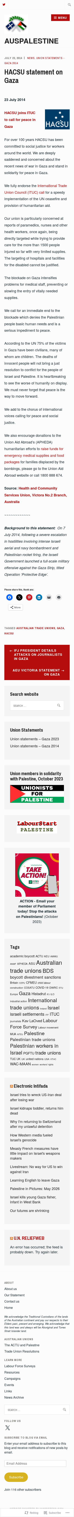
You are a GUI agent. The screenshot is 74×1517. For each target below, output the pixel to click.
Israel (53, 1007)
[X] (7, 1428)
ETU (61, 987)
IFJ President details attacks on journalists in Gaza (38, 654)
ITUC (54, 1014)
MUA (13, 1034)
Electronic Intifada (31, 1086)
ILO (52, 994)
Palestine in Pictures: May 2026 (35, 1188)
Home (8, 1307)
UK (23, 1059)
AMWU (54, 956)
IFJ (48, 994)
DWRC (53, 987)
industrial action (18, 1001)
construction (16, 987)
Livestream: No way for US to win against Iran (36, 1169)
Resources (12, 1372)
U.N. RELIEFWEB (29, 1238)
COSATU (29, 987)
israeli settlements (27, 1014)
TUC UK (15, 1059)
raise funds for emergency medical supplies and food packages (34, 455)
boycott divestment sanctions (35, 977)
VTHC (53, 1059)
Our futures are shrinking (29, 1210)
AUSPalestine (31, 40)
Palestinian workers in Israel (34, 1049)
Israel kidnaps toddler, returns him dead (36, 1110)
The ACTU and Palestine (21, 1345)
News (31, 58)
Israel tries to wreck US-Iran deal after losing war (36, 1097)
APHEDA (22, 964)
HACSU (9, 633)
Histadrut (39, 993)
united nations (34, 1059)
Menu (62, 18)
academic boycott (22, 956)
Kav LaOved (32, 1020)
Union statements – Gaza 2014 (34, 745)
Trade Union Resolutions (21, 1351)
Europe (14, 994)
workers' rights (46, 1064)
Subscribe (16, 1477)
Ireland (43, 1008)
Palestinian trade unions (32, 1039)
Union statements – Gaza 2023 (34, 738)
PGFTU (28, 1053)
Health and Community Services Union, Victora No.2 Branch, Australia (35, 495)
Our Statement (14, 1295)
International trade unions (33, 1003)
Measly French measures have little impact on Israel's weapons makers (35, 1153)
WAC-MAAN (20, 1063)
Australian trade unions (35, 628)
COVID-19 (42, 987)
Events (9, 1385)
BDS (48, 970)
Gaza (60, 628)
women (35, 1064)
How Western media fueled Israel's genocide (31, 1137)
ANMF (13, 963)
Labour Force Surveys (19, 1366)
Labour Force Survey (33, 1023)
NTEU (20, 1034)
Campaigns (12, 1378)
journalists (15, 1021)
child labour (44, 983)
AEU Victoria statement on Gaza (36, 672)
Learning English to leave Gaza (34, 1180)
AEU (46, 956)
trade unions (48, 1052)
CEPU (22, 982)
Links (8, 1391)
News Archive (14, 1397)
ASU (32, 963)
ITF (47, 1014)
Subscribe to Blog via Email (25, 1437)
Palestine (34, 1032)
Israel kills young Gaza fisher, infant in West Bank (33, 1199)
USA (46, 1059)
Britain (14, 982)
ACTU (39, 956)
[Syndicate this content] (11, 1086)
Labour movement (48, 1027)
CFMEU (31, 982)
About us (10, 1288)
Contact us (11, 1301)
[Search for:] (69, 4)
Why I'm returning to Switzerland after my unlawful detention (35, 1124)
